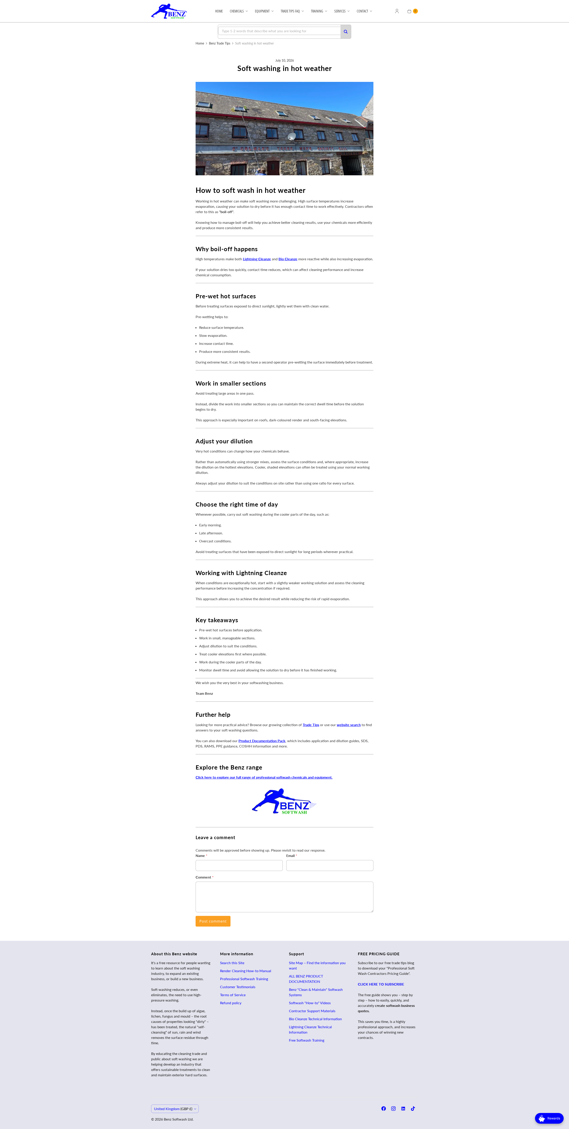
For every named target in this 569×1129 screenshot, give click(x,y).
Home (200, 43)
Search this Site (232, 963)
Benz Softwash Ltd (178, 1119)
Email (291, 855)
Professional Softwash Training (244, 979)
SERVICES (340, 11)
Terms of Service (233, 995)
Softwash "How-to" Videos (310, 1003)
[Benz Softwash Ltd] (170, 11)
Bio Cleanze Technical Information (315, 1019)
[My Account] (397, 11)
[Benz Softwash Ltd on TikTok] (413, 1109)
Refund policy (230, 1003)
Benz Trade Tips (219, 43)
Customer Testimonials (237, 987)
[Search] (346, 31)
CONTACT (362, 11)
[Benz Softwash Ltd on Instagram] (393, 1109)
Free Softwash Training (306, 1040)
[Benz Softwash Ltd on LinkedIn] (403, 1109)
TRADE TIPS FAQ (290, 11)
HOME (219, 11)
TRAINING (317, 11)
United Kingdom (173, 1109)
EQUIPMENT (262, 11)
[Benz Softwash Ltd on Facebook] (384, 1109)
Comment (205, 877)
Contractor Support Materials (312, 1011)
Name (201, 855)
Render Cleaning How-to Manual (245, 971)
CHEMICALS (237, 11)
